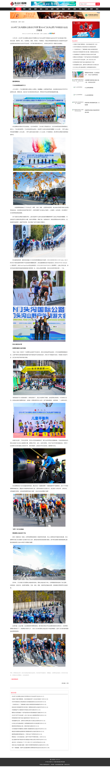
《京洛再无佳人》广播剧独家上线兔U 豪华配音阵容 (86, 49)
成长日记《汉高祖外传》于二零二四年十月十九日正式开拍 (25, 742)
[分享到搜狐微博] (53, 33)
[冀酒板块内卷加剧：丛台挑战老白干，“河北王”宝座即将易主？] (78, 77)
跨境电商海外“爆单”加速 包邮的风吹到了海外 (22, 718)
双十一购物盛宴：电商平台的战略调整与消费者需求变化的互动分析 (27, 747)
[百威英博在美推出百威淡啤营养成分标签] (78, 110)
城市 (69, 9)
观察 (35, 9)
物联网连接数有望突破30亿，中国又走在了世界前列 (24, 734)
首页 (13, 9)
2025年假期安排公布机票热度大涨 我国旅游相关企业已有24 (26, 701)
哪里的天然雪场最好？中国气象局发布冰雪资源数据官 (86, 57)
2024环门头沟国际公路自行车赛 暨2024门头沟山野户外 (25, 696)
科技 (80, 9)
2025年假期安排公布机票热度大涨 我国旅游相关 (85, 46)
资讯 (74, 9)
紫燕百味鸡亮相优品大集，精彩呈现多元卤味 (22, 726)
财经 (86, 9)
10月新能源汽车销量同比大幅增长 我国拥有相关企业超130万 (26, 728)
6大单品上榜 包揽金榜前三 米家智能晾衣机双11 (85, 67)
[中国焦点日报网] (18, 3)
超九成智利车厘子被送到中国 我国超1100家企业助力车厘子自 (26, 739)
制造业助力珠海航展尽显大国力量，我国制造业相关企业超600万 (27, 707)
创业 (41, 9)
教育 (52, 9)
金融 (30, 9)
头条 (18, 9)
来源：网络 (33, 33)
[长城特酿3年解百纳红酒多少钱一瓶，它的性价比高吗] (78, 82)
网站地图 (63, 761)
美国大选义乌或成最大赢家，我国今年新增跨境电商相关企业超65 (27, 745)
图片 (58, 9)
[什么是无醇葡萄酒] (78, 94)
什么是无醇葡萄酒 (89, 95)
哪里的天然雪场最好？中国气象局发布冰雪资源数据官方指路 (26, 712)
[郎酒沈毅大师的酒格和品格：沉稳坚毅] (78, 103)
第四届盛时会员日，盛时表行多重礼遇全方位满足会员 (86, 64)
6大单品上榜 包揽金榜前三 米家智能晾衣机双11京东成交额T (26, 723)
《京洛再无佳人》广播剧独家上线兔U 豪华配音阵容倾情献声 (26, 704)
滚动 (97, 9)
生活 (46, 9)
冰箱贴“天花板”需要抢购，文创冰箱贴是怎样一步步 (85, 44)
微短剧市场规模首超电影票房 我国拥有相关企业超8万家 (25, 731)
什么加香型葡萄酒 (89, 87)
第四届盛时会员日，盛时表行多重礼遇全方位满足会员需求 (25, 720)
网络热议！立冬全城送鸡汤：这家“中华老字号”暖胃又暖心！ (26, 736)
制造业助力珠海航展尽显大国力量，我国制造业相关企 (86, 52)
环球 (24, 9)
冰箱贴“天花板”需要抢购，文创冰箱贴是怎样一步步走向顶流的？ (27, 699)
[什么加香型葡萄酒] (78, 87)
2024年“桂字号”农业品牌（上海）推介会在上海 (85, 59)
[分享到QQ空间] (51, 33)
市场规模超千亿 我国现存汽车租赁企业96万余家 (23, 709)
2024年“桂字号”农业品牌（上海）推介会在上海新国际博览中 (26, 715)
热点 (63, 9)
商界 (91, 9)
